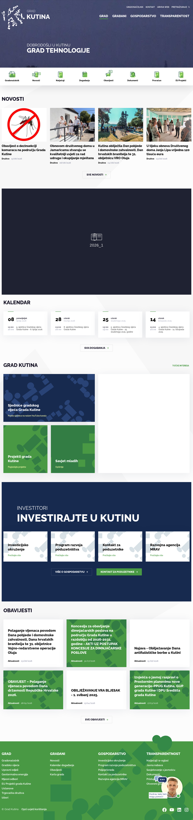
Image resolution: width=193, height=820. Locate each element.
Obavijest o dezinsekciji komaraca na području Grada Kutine (23, 150)
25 (106, 319)
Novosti (54, 760)
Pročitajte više (14, 555)
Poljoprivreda (106, 769)
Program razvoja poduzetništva (69, 547)
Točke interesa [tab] (180, 366)
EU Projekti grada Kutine (16, 783)
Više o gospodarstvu (69, 571)
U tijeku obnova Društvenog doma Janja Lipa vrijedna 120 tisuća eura (168, 150)
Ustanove (7, 788)
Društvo (5, 159)
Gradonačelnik (134, 7)
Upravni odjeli (10, 769)
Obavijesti (56, 769)
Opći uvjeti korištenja (34, 809)
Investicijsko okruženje (18, 547)
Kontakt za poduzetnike (113, 547)
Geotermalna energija (15, 774)
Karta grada (57, 774)
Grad (103, 16)
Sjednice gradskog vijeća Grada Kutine (24, 407)
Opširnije (59, 467)
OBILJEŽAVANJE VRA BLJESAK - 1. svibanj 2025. (95, 692)
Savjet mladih (66, 461)
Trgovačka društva (13, 792)
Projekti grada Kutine (20, 458)
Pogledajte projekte (17, 467)
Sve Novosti (95, 174)
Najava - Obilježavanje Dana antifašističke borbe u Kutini (157, 650)
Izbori (5, 797)
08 (11, 319)
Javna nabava (155, 765)
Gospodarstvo (143, 16)
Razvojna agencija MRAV (165, 547)
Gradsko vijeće (10, 765)
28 (58, 319)
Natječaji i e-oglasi (157, 760)
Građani (119, 16)
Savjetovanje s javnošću (161, 769)
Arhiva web (163, 7)
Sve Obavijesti (95, 719)
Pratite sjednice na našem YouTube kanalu (27, 416)
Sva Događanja (94, 347)
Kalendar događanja (62, 765)
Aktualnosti (13, 661)
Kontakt (150, 7)
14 (153, 319)
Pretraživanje (179, 7)
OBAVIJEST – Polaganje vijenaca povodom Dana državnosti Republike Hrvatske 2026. (33, 688)
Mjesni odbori (10, 779)
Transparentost (174, 16)
